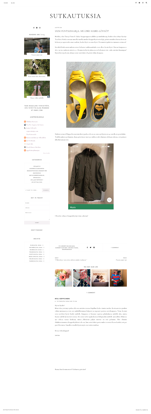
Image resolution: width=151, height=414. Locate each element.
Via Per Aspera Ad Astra (34, 125)
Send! (37, 222)
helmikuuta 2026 (36, 259)
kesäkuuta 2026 (37, 250)
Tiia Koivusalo (31, 134)
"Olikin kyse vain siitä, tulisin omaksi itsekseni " (71, 259)
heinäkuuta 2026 (36, 247)
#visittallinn (37, 182)
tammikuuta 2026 (36, 261)
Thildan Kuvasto (32, 122)
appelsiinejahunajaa (33, 150)
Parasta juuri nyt (121, 259)
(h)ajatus (36, 166)
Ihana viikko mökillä (37, 98)
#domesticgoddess (37, 168)
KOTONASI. (30, 141)
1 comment (115, 247)
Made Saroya (142, 410)
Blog (13, 3)
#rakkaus (37, 177)
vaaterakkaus (67, 249)
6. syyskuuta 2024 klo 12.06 (66, 301)
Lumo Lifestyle (31, 128)
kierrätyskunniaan (68, 246)
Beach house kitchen (33, 147)
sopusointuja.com (32, 131)
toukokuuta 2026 (36, 252)
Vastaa (57, 335)
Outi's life (29, 144)
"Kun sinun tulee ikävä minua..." (37, 76)
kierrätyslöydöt (61, 248)
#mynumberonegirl (37, 175)
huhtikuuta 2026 (36, 254)
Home (6, 3)
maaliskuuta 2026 (37, 256)
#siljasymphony (37, 180)
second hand (73, 248)
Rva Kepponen (62, 299)
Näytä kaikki (46, 153)
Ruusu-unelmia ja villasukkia (36, 138)
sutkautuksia (75, 16)
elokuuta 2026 (36, 245)
